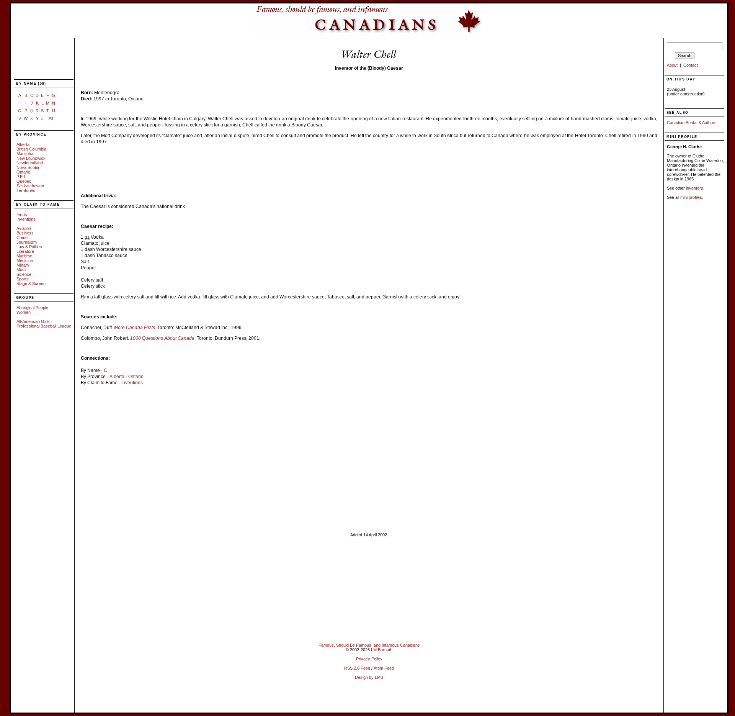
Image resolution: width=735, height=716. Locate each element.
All (51, 118)
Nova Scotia (27, 167)
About (672, 65)
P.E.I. (21, 176)
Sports (22, 279)
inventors (694, 188)
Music (22, 269)
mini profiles (691, 197)
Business (25, 233)
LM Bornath (381, 649)
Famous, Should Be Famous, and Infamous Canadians (369, 645)
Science (23, 274)
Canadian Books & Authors (692, 122)
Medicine (24, 260)
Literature (25, 251)
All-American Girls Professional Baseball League (43, 323)
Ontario (23, 172)
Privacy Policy (369, 659)
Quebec (23, 181)
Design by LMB (369, 677)
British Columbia (31, 149)
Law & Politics (29, 246)
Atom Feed (384, 668)
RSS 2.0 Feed (357, 668)
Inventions (26, 219)
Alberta (22, 144)
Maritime (24, 256)
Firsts (21, 214)
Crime (22, 237)
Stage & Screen (31, 283)
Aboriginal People (32, 307)
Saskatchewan (30, 186)
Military (22, 265)
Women (23, 312)
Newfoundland (29, 163)
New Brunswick (31, 158)
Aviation (23, 228)
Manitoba (24, 153)
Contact (690, 65)
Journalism (26, 242)
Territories (25, 190)
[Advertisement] (39, 59)
